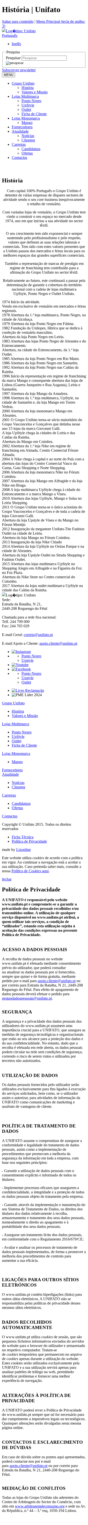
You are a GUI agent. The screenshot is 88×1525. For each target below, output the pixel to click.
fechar (6, 879)
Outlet (26, 109)
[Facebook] (21, 669)
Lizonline (23, 850)
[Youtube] (20, 665)
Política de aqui (30, 871)
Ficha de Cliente (34, 114)
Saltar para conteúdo (17, 21)
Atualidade (20, 131)
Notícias (28, 136)
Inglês (16, 44)
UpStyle (28, 105)
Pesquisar (13, 58)
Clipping (28, 140)
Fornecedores (22, 127)
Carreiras (19, 144)
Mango (27, 123)
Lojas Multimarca (25, 96)
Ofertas (27, 153)
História (28, 88)
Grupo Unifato (23, 83)
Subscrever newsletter (19, 70)
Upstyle (27, 660)
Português (9, 35)
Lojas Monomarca (26, 118)
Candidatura (31, 149)
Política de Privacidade (29, 841)
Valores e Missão (35, 92)
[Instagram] (21, 652)
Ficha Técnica (22, 837)
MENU (8, 75)
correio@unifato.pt (38, 635)
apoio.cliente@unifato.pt (58, 643)
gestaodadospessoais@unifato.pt (27, 998)
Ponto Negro (31, 101)
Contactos (19, 157)
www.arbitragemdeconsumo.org (40, 1506)
